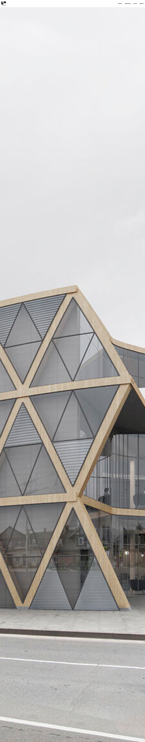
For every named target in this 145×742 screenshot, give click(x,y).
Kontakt (142, 3)
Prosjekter (128, 3)
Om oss (135, 3)
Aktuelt (120, 3)
